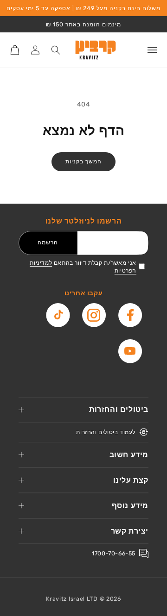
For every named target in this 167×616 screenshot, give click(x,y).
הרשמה (48, 242)
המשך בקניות (83, 161)
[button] (152, 50)
